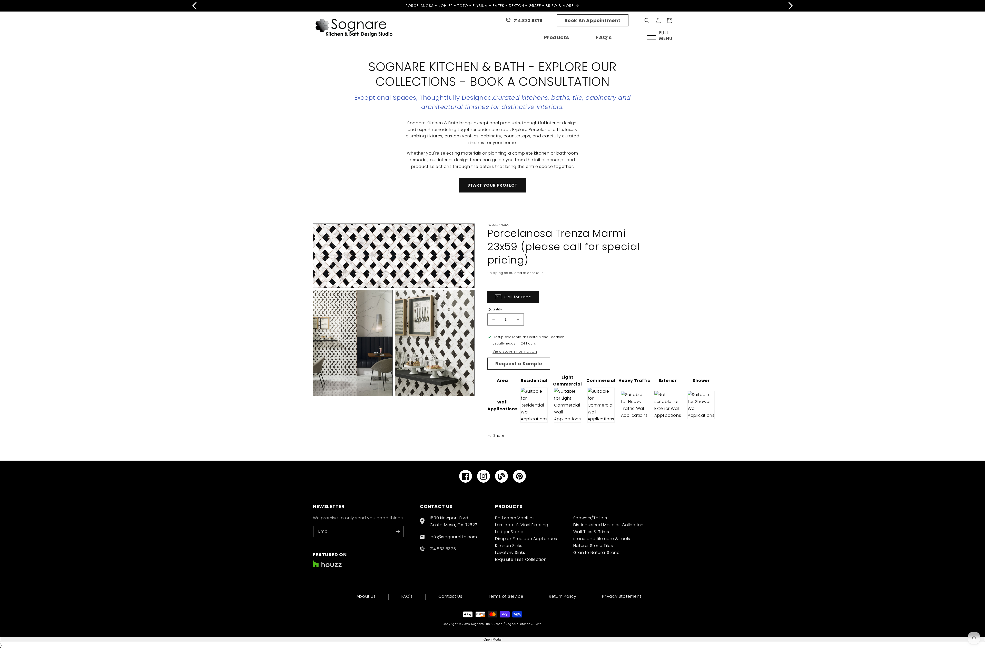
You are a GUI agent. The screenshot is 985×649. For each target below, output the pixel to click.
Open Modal (492, 639)
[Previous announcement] (194, 5)
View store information (515, 351)
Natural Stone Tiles (593, 546)
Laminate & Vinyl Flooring (521, 525)
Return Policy (562, 596)
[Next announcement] (790, 5)
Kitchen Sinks (509, 546)
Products (556, 37)
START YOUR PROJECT (492, 185)
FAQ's (407, 596)
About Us (366, 596)
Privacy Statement (621, 596)
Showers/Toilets (590, 518)
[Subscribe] (397, 531)
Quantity (494, 309)
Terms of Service (506, 596)
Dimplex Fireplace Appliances (526, 539)
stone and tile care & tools (601, 539)
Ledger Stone (509, 532)
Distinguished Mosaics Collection (608, 525)
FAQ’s (604, 37)
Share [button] (499, 435)
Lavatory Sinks (510, 552)
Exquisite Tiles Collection (521, 559)
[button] (662, 35)
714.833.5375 (528, 21)
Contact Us (450, 596)
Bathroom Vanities (515, 518)
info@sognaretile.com (453, 537)
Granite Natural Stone (596, 552)
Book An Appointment (592, 20)
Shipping (495, 273)
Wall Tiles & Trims (591, 532)
